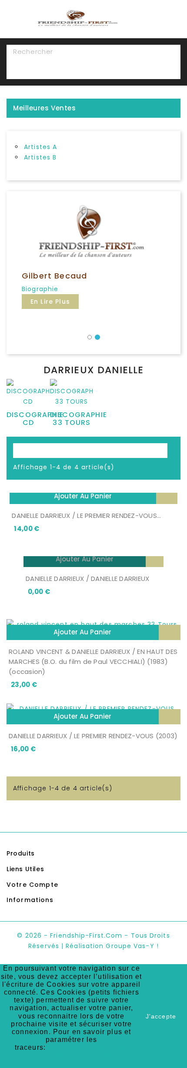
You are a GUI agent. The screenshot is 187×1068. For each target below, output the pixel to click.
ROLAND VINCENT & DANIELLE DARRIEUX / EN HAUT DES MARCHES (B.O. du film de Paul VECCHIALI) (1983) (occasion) (93, 661)
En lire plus (50, 301)
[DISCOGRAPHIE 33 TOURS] (72, 394)
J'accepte (161, 1016)
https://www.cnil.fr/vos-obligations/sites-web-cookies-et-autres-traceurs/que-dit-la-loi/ (71, 1055)
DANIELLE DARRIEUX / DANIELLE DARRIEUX (87, 578)
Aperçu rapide (166, 496)
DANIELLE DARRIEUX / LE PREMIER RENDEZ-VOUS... (86, 515)
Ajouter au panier (83, 496)
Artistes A (40, 147)
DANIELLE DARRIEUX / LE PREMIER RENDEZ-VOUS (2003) (93, 735)
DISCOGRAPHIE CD (35, 419)
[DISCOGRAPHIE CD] (28, 394)
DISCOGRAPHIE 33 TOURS (78, 419)
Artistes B (40, 157)
